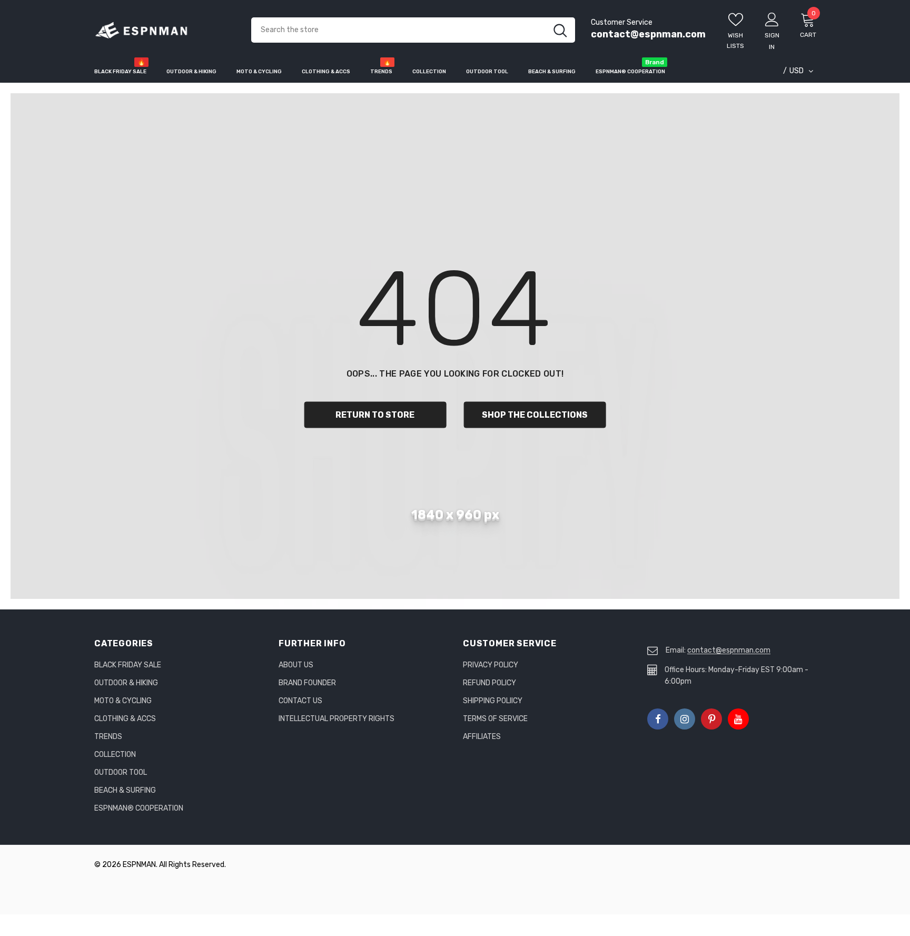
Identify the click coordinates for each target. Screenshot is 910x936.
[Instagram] (684, 719)
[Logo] (164, 30)
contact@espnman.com (648, 34)
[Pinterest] (711, 719)
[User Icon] (772, 19)
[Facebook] (657, 719)
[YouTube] (738, 719)
